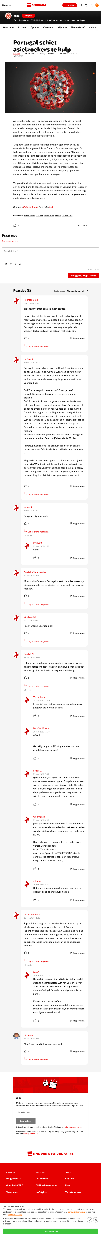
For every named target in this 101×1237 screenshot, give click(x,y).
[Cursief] (11, 264)
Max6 (36, 972)
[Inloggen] (91, 5)
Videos (93, 27)
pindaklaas (29, 1034)
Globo (35, 206)
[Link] (20, 264)
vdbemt (28, 507)
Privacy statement (30, 1134)
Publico (27, 206)
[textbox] (50, 254)
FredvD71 (29, 654)
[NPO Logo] (97, 5)
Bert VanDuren (41, 728)
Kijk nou (62, 27)
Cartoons (48, 27)
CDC (51, 206)
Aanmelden (25, 1121)
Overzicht (8, 27)
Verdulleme (30, 616)
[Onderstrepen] (15, 264)
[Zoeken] (80, 5)
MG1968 (37, 542)
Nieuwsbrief (78, 27)
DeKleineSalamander (35, 572)
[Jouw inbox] (86, 5)
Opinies (35, 27)
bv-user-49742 (32, 914)
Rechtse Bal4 (31, 299)
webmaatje (39, 816)
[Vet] (6, 264)
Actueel (22, 27)
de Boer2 (28, 359)
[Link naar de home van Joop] (8, 16)
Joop (17, 15)
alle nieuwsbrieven (73, 1127)
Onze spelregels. (10, 241)
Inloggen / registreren (83, 275)
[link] (29, 215)
